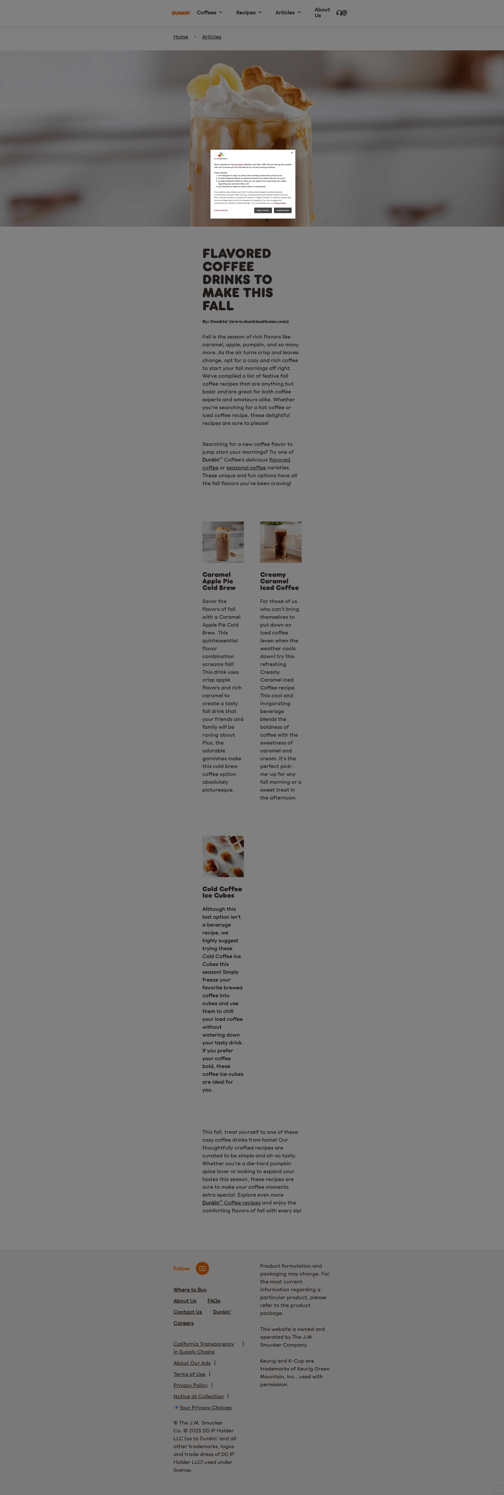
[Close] (292, 153)
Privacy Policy (237, 164)
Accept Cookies (283, 210)
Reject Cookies (263, 210)
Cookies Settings (221, 210)
